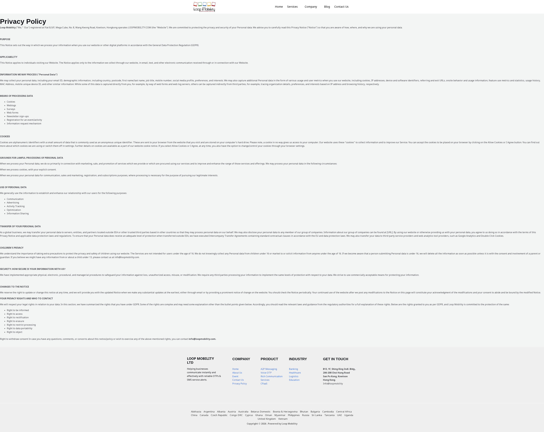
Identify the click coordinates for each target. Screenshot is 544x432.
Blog (327, 6)
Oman (268, 415)
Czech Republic (219, 415)
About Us (237, 372)
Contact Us (341, 6)
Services (292, 6)
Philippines (294, 415)
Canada (204, 415)
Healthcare (295, 372)
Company (311, 6)
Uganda (348, 415)
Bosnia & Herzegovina (285, 411)
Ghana (259, 415)
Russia (305, 415)
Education (294, 379)
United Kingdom (267, 418)
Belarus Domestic (260, 411)
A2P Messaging (269, 369)
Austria (232, 411)
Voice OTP (266, 372)
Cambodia (328, 411)
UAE (339, 415)
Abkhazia (196, 411)
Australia (243, 411)
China (194, 415)
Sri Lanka (317, 415)
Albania (221, 411)
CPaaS (264, 383)
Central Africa (344, 411)
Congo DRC (236, 415)
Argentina (209, 411)
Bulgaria (315, 411)
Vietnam (283, 418)
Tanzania (329, 415)
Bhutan (304, 411)
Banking (293, 369)
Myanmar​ (279, 415)
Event (235, 376)
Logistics (293, 376)
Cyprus (249, 415)
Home (279, 6)
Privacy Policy (239, 383)
